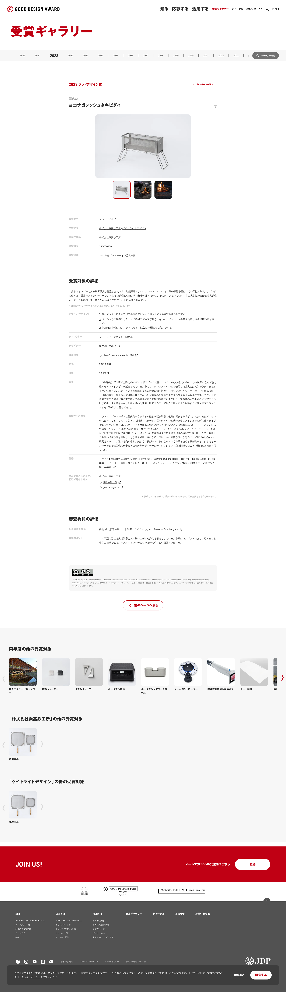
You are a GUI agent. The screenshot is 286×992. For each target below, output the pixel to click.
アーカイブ (20, 933)
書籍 (17, 937)
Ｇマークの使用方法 (101, 925)
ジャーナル (158, 913)
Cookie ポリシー (112, 962)
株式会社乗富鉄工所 (110, 228)
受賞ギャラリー (134, 913)
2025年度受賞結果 (23, 929)
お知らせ (180, 913)
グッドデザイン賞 (22, 925)
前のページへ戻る (205, 84)
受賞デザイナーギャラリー (104, 937)
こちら (77, 586)
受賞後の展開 (98, 921)
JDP (85, 580)
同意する (261, 975)
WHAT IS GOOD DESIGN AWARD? (30, 921)
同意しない (239, 975)
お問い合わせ (202, 913)
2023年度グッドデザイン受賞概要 (117, 255)
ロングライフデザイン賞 (66, 929)
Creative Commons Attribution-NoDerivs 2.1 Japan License (127, 580)
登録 (253, 864)
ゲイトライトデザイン (134, 228)
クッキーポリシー (31, 977)
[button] (122, 190)
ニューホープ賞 (62, 933)
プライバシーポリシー (89, 962)
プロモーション (99, 933)
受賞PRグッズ (99, 929)
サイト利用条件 (67, 962)
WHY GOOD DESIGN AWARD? (69, 921)
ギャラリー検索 (268, 55)
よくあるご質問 (62, 937)
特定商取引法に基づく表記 (136, 962)
